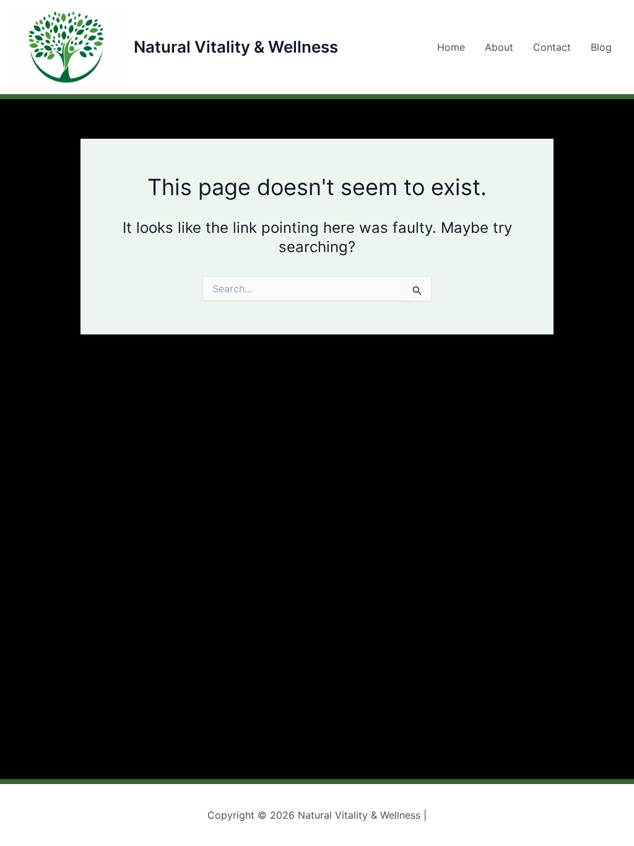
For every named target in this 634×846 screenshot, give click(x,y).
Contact (552, 47)
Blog (601, 47)
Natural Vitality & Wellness (236, 46)
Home (451, 47)
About (499, 47)
